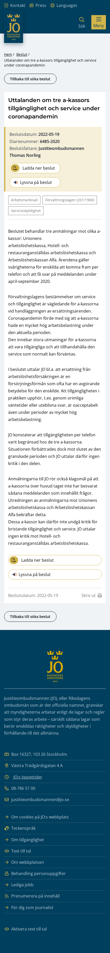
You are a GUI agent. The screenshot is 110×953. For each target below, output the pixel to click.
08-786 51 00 (23, 788)
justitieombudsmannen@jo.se (40, 799)
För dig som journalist (32, 907)
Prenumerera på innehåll (35, 896)
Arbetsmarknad (24, 199)
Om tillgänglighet (27, 840)
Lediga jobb (22, 885)
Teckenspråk (23, 828)
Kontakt (17, 5)
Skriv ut (88, 595)
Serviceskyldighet (26, 210)
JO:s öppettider (27, 777)
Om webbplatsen (27, 862)
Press (41, 5)
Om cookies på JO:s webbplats (40, 817)
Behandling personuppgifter (38, 873)
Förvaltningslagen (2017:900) (69, 199)
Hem (8, 54)
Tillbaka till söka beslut (30, 78)
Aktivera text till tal (29, 929)
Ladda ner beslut (39, 168)
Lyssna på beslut (36, 182)
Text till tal (21, 851)
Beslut (21, 54)
